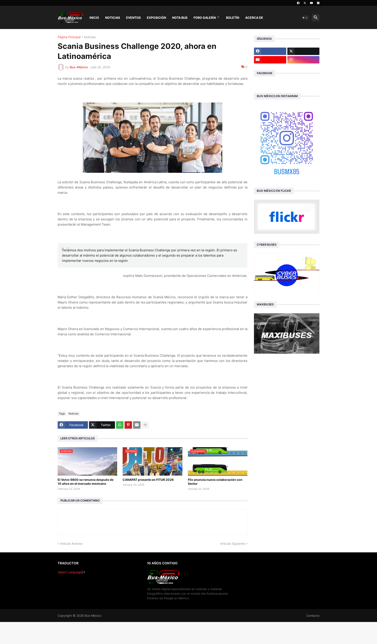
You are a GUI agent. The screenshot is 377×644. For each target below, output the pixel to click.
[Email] (137, 425)
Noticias (112, 17)
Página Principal (69, 37)
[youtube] (311, 3)
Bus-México (93, 615)
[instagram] (303, 59)
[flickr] (318, 3)
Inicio (94, 17)
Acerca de (254, 17)
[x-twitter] (304, 3)
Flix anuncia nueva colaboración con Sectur (215, 481)
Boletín (232, 17)
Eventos (133, 17)
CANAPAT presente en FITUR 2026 (148, 479)
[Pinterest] (128, 425)
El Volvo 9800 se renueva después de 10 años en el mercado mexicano (85, 481)
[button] (305, 17)
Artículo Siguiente (232, 543)
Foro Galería (205, 17)
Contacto (312, 615)
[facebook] (298, 3)
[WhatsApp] (119, 425)
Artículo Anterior (71, 543)
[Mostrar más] (145, 425)
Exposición (156, 17)
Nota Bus (179, 17)
